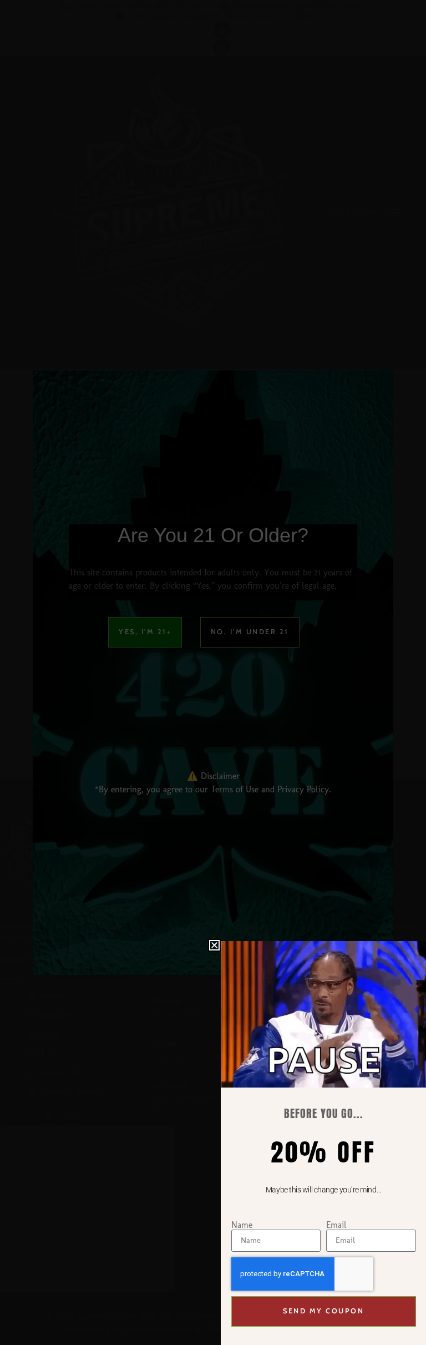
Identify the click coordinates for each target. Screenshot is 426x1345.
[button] (214, 945)
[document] (213, 672)
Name (241, 1225)
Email (336, 1225)
